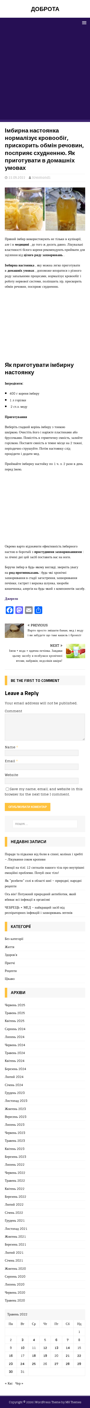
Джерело (11, 599)
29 (79, 1364)
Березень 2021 (15, 1244)
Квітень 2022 (14, 1189)
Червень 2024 (15, 1045)
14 (68, 1348)
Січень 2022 (14, 1212)
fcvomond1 (41, 177)
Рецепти (11, 971)
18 (34, 1355)
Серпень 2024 (15, 1029)
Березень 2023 (15, 1157)
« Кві (8, 1383)
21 (68, 1355)
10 (22, 1348)
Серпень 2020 (15, 1276)
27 (56, 1364)
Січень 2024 (14, 1085)
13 (56, 1348)
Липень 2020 (14, 1284)
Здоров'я (11, 955)
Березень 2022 (15, 1196)
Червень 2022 (15, 1173)
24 (22, 1364)
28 (68, 1364)
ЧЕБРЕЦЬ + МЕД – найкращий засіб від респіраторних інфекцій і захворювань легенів (38, 910)
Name (10, 747)
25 (34, 1364)
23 (11, 1364)
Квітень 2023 (14, 1149)
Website (11, 775)
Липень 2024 (14, 1037)
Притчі (10, 963)
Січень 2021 (14, 1260)
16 (11, 1355)
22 (79, 1355)
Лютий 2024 (14, 1077)
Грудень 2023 (15, 1093)
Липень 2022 (14, 1164)
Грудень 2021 (15, 1220)
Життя (9, 947)
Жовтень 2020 (15, 1268)
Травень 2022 (15, 1180)
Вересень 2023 (15, 1117)
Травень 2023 (15, 1140)
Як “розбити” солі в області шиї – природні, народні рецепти (43, 883)
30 (11, 1372)
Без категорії (14, 939)
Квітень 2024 (14, 1061)
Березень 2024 (15, 1069)
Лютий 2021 (14, 1252)
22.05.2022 (17, 177)
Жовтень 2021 (15, 1236)
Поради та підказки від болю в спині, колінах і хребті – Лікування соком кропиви (44, 856)
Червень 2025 (15, 1005)
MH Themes (73, 1402)
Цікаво (10, 979)
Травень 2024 (15, 1053)
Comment (13, 711)
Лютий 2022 (14, 1204)
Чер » (19, 1383)
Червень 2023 (15, 1133)
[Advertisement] (45, 75)
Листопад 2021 (16, 1228)
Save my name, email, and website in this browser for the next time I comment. (44, 791)
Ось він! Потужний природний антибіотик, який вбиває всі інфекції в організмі (40, 896)
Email (10, 761)
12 (45, 1348)
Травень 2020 (15, 1300)
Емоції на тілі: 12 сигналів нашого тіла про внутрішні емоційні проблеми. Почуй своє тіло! (44, 870)
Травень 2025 (15, 1013)
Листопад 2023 (16, 1101)
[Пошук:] (45, 824)
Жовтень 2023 (15, 1109)
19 (45, 1355)
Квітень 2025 (14, 1021)
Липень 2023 (14, 1124)
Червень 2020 (15, 1292)
